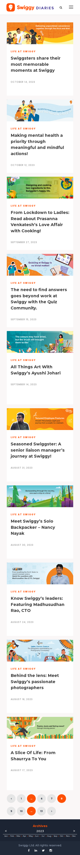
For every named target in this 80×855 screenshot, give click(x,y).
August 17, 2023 (22, 770)
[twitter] (43, 850)
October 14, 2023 (23, 82)
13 (41, 811)
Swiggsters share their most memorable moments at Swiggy (36, 64)
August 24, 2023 (22, 622)
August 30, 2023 (22, 545)
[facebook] (29, 850)
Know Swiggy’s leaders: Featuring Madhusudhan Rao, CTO (37, 604)
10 (21, 811)
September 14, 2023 (24, 384)
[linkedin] (36, 850)
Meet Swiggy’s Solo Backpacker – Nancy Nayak (33, 527)
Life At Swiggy (23, 51)
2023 (40, 831)
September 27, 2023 (24, 242)
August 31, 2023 (22, 467)
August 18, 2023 (22, 699)
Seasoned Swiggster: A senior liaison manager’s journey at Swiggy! (38, 450)
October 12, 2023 (23, 165)
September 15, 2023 (24, 319)
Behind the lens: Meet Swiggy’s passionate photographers (35, 681)
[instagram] (51, 850)
